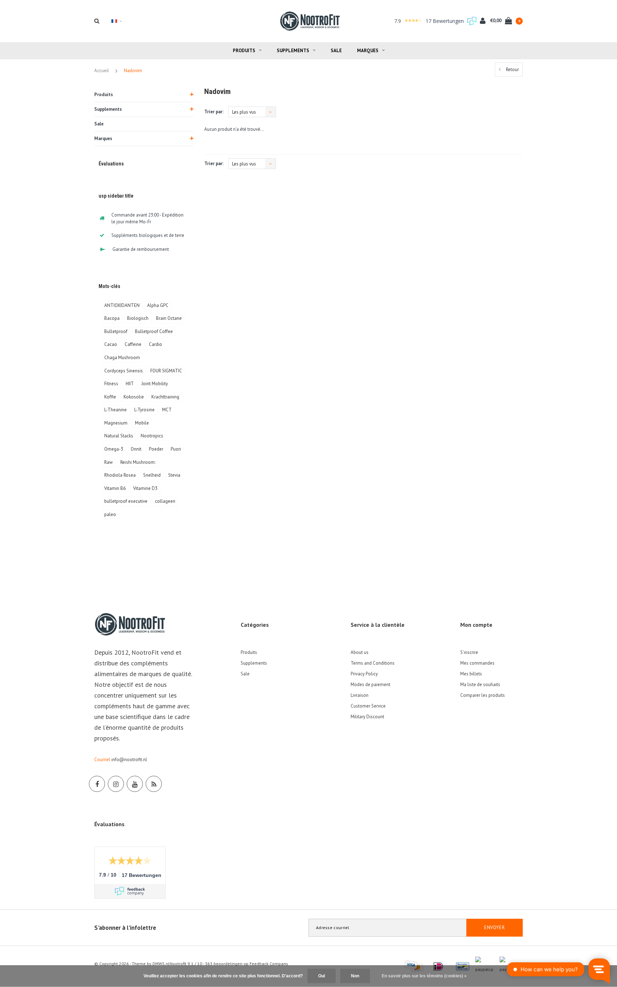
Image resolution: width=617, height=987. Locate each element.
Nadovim (133, 71)
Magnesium (115, 423)
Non (355, 975)
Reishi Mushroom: (137, 462)
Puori (176, 449)
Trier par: (214, 112)
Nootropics (152, 436)
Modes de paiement (370, 684)
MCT (167, 410)
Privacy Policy (364, 674)
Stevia (174, 475)
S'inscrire (469, 652)
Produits (244, 51)
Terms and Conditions (373, 663)
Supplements (293, 51)
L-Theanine (115, 410)
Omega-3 (113, 449)
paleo (110, 514)
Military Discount (367, 717)
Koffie (110, 397)
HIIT (130, 384)
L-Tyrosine (144, 410)
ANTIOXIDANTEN (122, 305)
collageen (165, 501)
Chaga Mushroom (122, 357)
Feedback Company (269, 963)
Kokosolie (134, 397)
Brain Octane (169, 318)
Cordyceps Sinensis (123, 371)
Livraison (359, 695)
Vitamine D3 (145, 488)
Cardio (155, 344)
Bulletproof (115, 331)
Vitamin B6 (115, 488)
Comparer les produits (482, 695)
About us (359, 652)
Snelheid (152, 475)
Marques (367, 51)
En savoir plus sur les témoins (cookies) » (424, 975)
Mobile (142, 423)
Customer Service (368, 706)
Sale (336, 51)
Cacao (110, 344)
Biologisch (138, 318)
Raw (108, 462)
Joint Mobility (154, 384)
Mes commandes (477, 663)
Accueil (101, 71)
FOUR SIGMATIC (166, 371)
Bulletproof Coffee (154, 331)
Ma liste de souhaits (480, 684)
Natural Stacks (118, 436)
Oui (321, 975)
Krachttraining (165, 397)
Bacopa (112, 318)
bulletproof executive (125, 501)
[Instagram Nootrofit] (116, 784)
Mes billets (471, 674)
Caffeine (133, 344)
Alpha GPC (158, 305)
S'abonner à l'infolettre (125, 928)
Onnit (136, 449)
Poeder (156, 449)
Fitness (111, 384)
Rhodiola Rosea (120, 475)
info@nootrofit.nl (129, 760)
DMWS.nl (161, 963)
